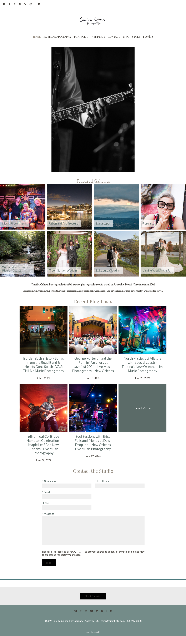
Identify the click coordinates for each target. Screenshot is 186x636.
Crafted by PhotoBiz (93, 632)
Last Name (103, 481)
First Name (50, 481)
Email (47, 492)
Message (49, 513)
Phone (45, 502)
